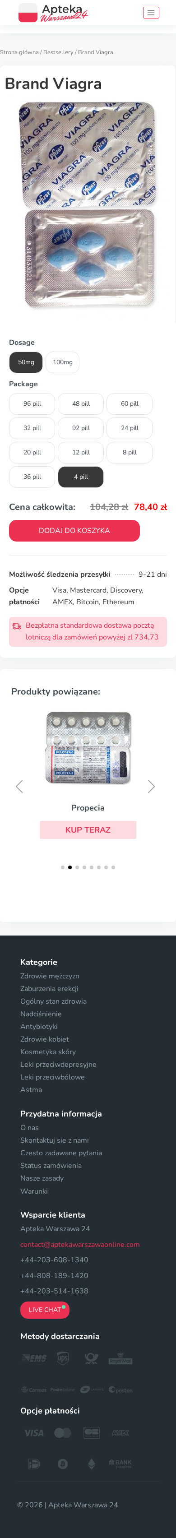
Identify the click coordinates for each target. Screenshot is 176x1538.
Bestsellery (58, 52)
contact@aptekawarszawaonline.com (80, 1245)
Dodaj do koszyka (74, 531)
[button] (88, 830)
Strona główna (19, 52)
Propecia (88, 808)
